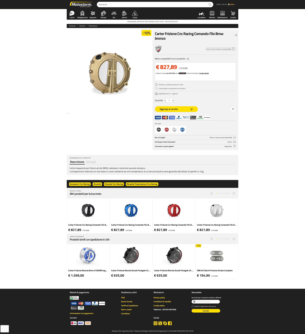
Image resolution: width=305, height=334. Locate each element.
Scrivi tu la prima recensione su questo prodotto (219, 49)
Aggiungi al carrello (169, 109)
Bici (114, 17)
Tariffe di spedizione (129, 305)
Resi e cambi (126, 309)
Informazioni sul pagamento (81, 313)
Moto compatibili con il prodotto (170, 58)
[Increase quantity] (173, 100)
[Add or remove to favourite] (233, 109)
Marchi (124, 17)
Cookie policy (159, 305)
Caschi (72, 17)
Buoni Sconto (126, 301)
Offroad (103, 17)
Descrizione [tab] (77, 162)
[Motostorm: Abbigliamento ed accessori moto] (82, 4)
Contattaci (125, 313)
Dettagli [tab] (91, 162)
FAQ (123, 297)
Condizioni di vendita (162, 301)
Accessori (93, 17)
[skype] (165, 323)
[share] (236, 34)
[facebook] (170, 323)
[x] (160, 323)
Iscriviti (206, 310)
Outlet (135, 17)
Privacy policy (159, 297)
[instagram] (155, 323)
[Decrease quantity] (165, 100)
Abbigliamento (82, 17)
